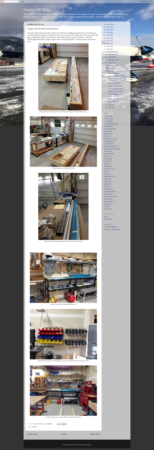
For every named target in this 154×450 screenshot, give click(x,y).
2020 (108, 30)
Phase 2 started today (115, 86)
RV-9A (106, 161)
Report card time (113, 99)
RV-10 (106, 159)
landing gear (108, 201)
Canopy (106, 121)
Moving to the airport (111, 149)
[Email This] (58, 424)
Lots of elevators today (115, 89)
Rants (106, 164)
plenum (106, 209)
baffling (106, 184)
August (110, 62)
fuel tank (107, 194)
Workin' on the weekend (116, 91)
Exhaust (107, 134)
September (112, 60)
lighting (106, 204)
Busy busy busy (113, 101)
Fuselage (107, 144)
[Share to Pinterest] (66, 424)
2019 (108, 32)
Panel (106, 156)
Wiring (106, 181)
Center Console (109, 123)
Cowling (106, 126)
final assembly (109, 191)
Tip (105, 171)
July (109, 65)
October (111, 57)
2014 (108, 46)
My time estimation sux (115, 83)
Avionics (107, 119)
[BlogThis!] (60, 424)
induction (107, 199)
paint (105, 206)
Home (64, 434)
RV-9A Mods (108, 219)
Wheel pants (108, 176)
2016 (108, 41)
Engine (106, 131)
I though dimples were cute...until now (115, 95)
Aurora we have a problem (116, 76)
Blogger (88, 444)
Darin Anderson (111, 227)
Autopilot (107, 116)
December (112, 51)
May (109, 71)
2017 (108, 38)
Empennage (108, 128)
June (110, 68)
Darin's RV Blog (37, 10)
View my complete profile (112, 229)
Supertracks (108, 169)
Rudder (106, 166)
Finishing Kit (108, 141)
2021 (108, 27)
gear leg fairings (109, 196)
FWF (105, 136)
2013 (108, 49)
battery (106, 186)
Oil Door (107, 151)
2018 (108, 35)
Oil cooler (107, 154)
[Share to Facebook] (64, 424)
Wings (35, 427)
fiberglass (107, 189)
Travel (106, 174)
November (112, 54)
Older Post (95, 434)
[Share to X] (62, 424)
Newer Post (32, 434)
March (110, 107)
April (110, 105)
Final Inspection (109, 139)
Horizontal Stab (109, 146)
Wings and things (113, 73)
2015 (108, 43)
